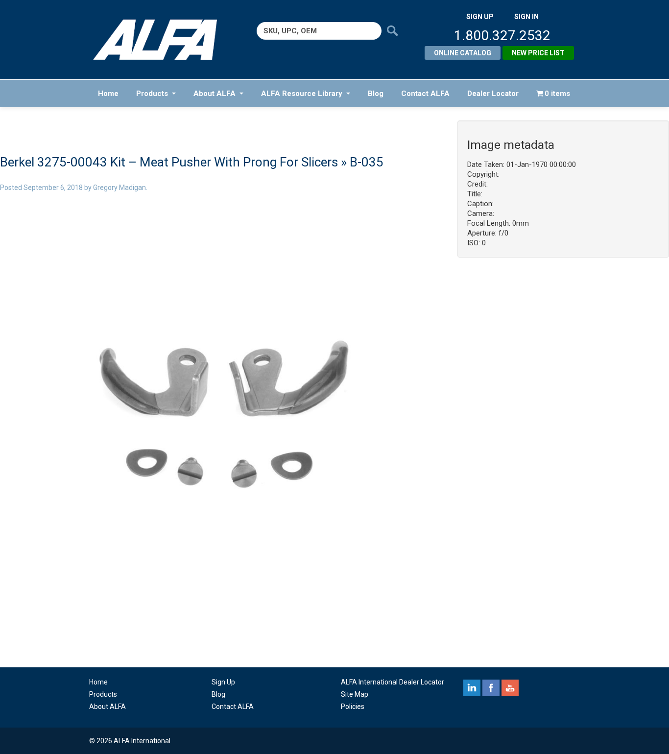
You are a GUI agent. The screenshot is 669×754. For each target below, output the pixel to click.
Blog (375, 93)
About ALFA (214, 93)
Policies (352, 706)
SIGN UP (480, 17)
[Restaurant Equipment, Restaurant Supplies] (161, 39)
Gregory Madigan (119, 187)
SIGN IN (526, 17)
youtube (510, 688)
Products (152, 93)
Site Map (354, 694)
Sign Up (223, 682)
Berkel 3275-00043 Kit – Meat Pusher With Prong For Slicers (169, 162)
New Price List (538, 53)
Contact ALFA (425, 93)
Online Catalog (462, 53)
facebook (491, 688)
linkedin (471, 688)
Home (108, 93)
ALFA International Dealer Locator (392, 682)
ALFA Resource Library (301, 93)
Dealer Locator (493, 93)
